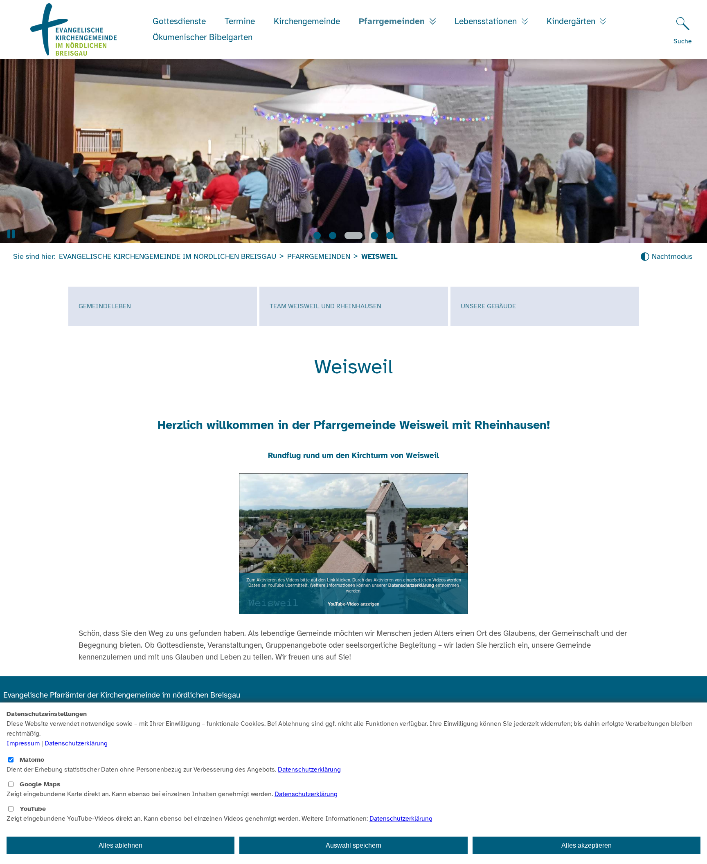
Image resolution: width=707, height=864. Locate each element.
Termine (240, 21)
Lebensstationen (487, 21)
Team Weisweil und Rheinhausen (325, 306)
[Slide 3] (353, 235)
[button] (11, 234)
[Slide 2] (332, 235)
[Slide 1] (317, 235)
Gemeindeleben (105, 306)
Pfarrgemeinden (393, 21)
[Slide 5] (390, 235)
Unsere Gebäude (488, 306)
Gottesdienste (179, 21)
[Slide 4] (374, 235)
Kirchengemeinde (307, 21)
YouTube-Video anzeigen (353, 604)
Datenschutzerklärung (411, 585)
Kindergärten (572, 21)
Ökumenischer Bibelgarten (202, 37)
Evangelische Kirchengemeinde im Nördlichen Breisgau (167, 256)
